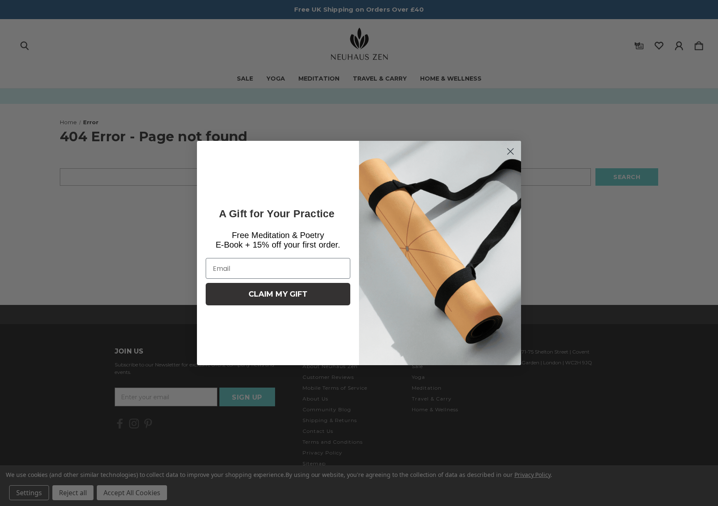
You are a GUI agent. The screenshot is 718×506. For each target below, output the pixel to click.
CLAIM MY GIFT (277, 294)
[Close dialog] (510, 151)
